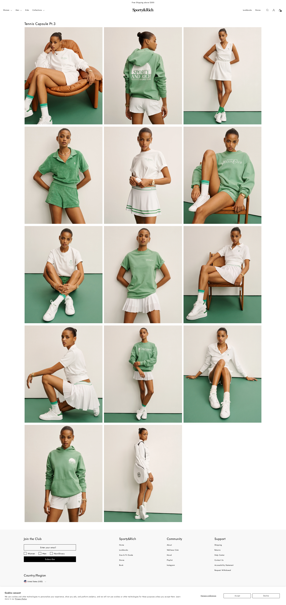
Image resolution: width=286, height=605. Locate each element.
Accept (237, 595)
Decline (266, 595)
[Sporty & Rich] (143, 10)
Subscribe (50, 559)
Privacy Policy (21, 599)
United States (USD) (35, 581)
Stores (121, 560)
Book (121, 565)
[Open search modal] (267, 10)
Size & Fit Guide (126, 555)
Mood (169, 555)
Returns (217, 550)
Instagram (171, 565)
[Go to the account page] (274, 10)
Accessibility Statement (223, 565)
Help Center (219, 555)
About (169, 545)
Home (121, 545)
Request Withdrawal (222, 570)
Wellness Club (173, 550)
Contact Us (219, 560)
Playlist (170, 560)
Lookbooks (123, 550)
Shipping (218, 545)
